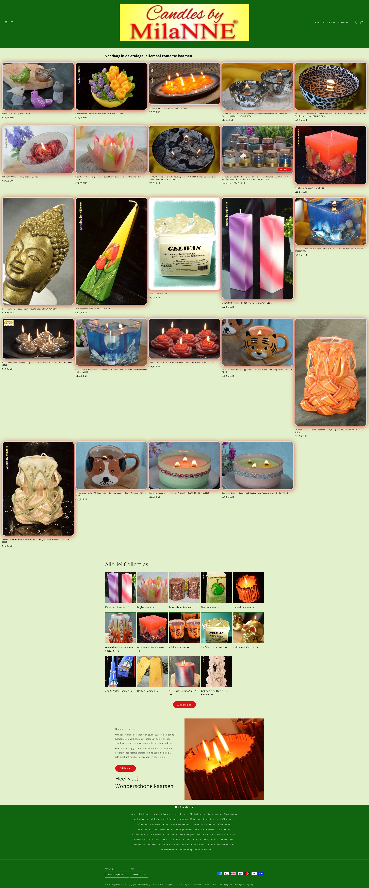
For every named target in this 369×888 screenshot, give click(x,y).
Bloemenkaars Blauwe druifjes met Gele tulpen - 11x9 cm (99, 114)
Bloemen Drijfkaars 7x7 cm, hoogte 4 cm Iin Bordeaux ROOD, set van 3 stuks (180, 362)
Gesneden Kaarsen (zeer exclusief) (119, 649)
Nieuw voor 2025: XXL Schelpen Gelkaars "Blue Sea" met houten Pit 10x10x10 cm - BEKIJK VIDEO (329, 250)
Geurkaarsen (224, 829)
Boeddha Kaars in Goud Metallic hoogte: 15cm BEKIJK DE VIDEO (29, 309)
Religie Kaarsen (211, 839)
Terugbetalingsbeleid (174, 885)
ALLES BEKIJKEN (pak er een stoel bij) (175, 849)
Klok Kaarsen (144, 814)
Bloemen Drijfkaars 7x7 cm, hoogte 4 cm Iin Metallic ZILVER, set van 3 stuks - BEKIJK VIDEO (38, 363)
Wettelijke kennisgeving (244, 885)
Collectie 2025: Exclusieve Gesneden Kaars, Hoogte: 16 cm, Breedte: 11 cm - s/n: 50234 (35, 540)
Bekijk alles (125, 768)
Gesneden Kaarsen (226, 834)
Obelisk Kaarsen (197, 814)
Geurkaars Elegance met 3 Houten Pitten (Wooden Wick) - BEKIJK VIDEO (178, 493)
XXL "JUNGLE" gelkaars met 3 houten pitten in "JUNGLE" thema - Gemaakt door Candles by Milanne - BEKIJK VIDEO (182, 178)
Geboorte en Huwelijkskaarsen (186, 834)
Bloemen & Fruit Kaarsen (151, 647)
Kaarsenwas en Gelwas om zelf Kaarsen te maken (182, 844)
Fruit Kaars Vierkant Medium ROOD (309, 188)
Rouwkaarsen (227, 839)
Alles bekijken (184, 704)
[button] (6, 22)
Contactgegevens (225, 885)
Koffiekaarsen (226, 819)
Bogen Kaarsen (215, 814)
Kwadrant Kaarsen (115, 607)
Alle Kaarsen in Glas (160, 834)
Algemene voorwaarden (194, 885)
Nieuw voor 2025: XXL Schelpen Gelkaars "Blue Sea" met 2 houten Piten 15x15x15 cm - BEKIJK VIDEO (111, 370)
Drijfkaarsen (144, 607)
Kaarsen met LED (140, 834)
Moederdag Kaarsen (180, 824)
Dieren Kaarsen (144, 829)
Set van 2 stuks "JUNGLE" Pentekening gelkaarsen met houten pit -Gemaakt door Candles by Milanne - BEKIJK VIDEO (256, 115)
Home (132, 814)
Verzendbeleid (210, 885)
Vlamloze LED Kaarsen (190, 819)
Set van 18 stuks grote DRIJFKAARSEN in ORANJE (169, 108)
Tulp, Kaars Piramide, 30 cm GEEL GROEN (93, 309)
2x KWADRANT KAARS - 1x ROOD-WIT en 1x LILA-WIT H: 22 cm (247, 303)
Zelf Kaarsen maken (212, 647)
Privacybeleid (158, 885)
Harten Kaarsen (146, 691)
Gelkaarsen (172, 819)
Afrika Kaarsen (177, 647)
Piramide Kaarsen (203, 849)
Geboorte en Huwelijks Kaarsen (214, 692)
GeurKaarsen (208, 607)
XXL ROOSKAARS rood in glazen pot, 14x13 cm (21, 177)
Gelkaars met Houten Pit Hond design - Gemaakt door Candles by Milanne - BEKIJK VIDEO (110, 494)
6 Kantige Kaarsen (184, 829)
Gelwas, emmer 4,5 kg (157, 294)
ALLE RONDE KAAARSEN (183, 691)
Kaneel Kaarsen (242, 607)
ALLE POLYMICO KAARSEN (145, 844)
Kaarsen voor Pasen (192, 839)
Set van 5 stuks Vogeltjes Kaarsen (16, 114)
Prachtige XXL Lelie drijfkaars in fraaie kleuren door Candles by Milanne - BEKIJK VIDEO (109, 178)
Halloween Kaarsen (244, 647)
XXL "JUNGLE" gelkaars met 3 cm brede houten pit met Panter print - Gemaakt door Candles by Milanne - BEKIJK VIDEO (330, 115)
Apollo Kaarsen (141, 819)
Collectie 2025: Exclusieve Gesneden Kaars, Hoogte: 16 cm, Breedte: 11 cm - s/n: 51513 (328, 431)
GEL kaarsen (209, 834)
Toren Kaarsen (231, 814)
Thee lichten (139, 839)
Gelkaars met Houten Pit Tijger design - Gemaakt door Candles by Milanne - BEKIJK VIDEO (257, 370)
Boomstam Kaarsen (180, 607)
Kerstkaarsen (153, 839)
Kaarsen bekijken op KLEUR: (221, 844)
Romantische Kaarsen (205, 829)
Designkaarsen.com (118, 885)
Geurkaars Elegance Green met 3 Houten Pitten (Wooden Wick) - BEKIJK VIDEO (255, 493)
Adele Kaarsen (157, 819)
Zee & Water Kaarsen (117, 691)
